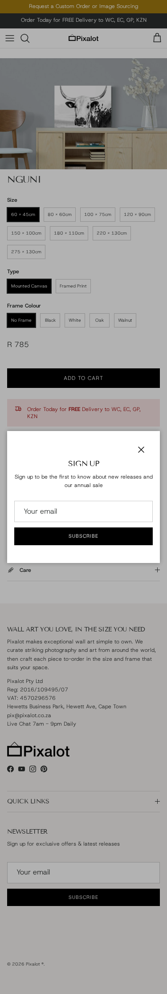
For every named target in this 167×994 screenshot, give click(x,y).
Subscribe (83, 536)
